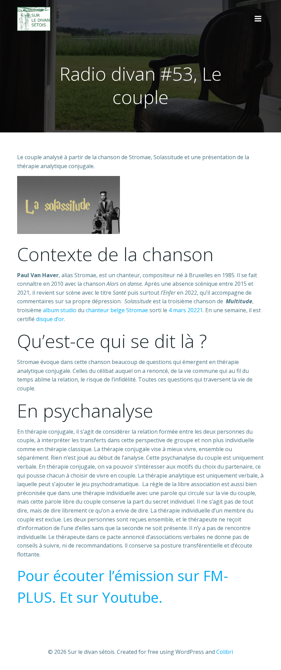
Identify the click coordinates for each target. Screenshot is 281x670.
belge (117, 310)
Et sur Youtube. (111, 597)
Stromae (137, 310)
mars (179, 310)
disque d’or (50, 319)
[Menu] (258, 19)
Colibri (224, 652)
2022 (193, 310)
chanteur (97, 310)
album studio (59, 310)
